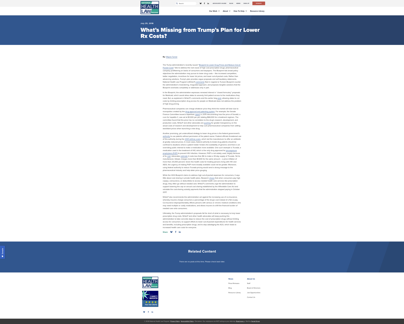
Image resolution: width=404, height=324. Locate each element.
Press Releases (233, 283)
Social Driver (255, 321)
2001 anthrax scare (193, 139)
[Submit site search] (176, 3)
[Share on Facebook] (175, 232)
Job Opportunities (253, 293)
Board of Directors (253, 288)
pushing (207, 123)
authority (166, 136)
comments (200, 82)
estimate (184, 156)
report (197, 114)
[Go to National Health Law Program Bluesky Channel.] (201, 3)
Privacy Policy (175, 321)
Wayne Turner (171, 57)
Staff (248, 283)
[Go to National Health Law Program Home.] (149, 7)
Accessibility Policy (187, 321)
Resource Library (234, 293)
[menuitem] (219, 3)
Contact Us (251, 297)
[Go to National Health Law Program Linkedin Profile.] (208, 3)
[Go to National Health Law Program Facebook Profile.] (204, 3)
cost (169, 156)
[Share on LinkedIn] (180, 232)
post (219, 98)
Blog (230, 288)
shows (211, 178)
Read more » (240, 321)
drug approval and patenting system (200, 111)
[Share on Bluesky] (171, 232)
